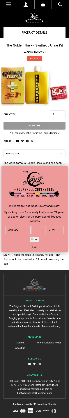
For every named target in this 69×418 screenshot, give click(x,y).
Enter (34, 239)
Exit (34, 247)
